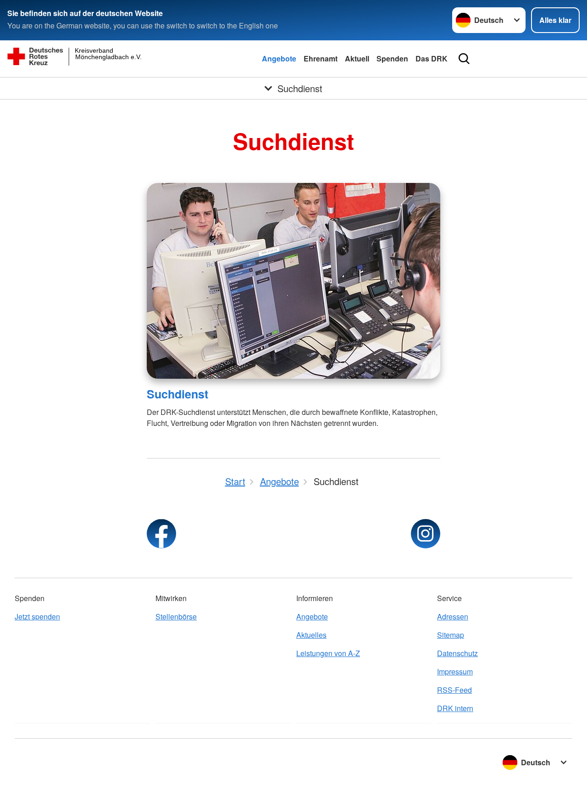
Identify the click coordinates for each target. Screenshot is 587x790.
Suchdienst (177, 394)
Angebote (279, 58)
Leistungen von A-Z (328, 653)
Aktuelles (311, 635)
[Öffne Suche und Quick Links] (464, 58)
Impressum (455, 671)
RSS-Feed (454, 690)
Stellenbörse (176, 616)
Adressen (452, 616)
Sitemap (450, 635)
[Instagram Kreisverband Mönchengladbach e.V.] (425, 533)
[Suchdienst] (293, 281)
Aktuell (357, 58)
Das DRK (431, 58)
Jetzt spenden (37, 616)
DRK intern (455, 708)
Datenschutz (457, 653)
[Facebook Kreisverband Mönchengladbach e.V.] (161, 533)
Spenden (392, 58)
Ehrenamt (321, 58)
